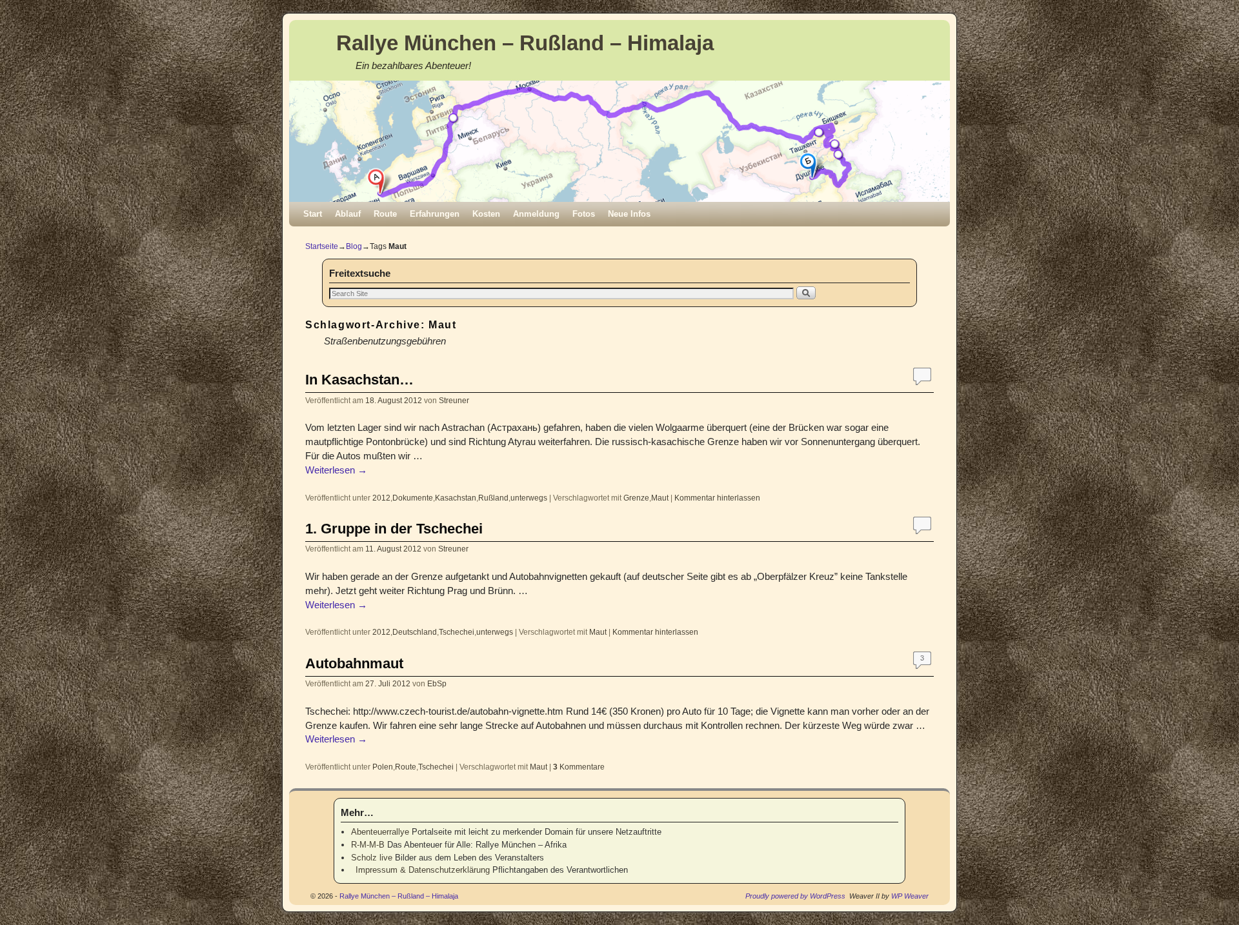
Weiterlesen (336, 470)
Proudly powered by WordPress (795, 896)
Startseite (321, 246)
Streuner (454, 400)
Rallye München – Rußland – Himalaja (525, 43)
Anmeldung (536, 214)
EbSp (437, 683)
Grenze (636, 497)
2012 (381, 497)
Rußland (493, 497)
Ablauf (348, 214)
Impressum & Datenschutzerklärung (420, 870)
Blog (354, 246)
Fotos (583, 214)
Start (312, 214)
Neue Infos (629, 214)
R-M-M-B (368, 845)
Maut (660, 497)
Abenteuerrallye (380, 832)
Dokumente (412, 497)
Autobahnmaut (354, 663)
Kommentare (579, 766)
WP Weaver (910, 896)
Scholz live (371, 857)
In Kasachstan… (359, 380)
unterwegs (528, 497)
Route (385, 214)
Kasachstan (455, 497)
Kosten (486, 214)
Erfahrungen (434, 214)
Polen (382, 766)
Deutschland (414, 632)
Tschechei (456, 632)
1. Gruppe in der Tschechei (394, 529)
